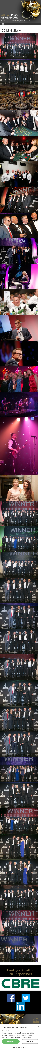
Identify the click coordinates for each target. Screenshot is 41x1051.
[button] (20, 1047)
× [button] (38, 1026)
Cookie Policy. (26, 1037)
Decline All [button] (30, 1041)
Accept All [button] (10, 1041)
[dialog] (20, 1037)
